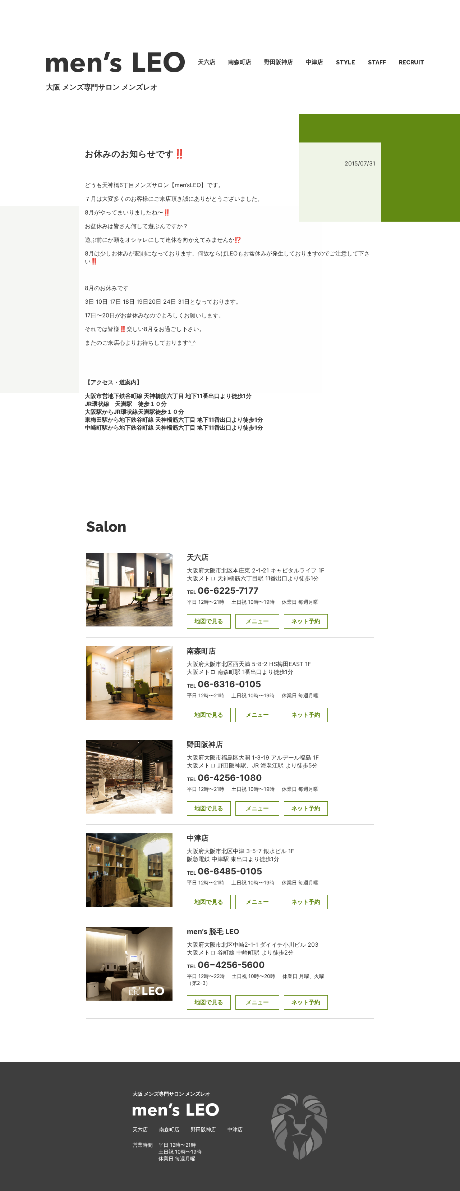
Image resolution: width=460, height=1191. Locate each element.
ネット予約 (305, 621)
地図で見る (208, 621)
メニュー (257, 621)
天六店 (206, 61)
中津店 (314, 61)
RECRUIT (411, 62)
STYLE (345, 62)
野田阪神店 (278, 61)
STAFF (377, 62)
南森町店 (239, 61)
